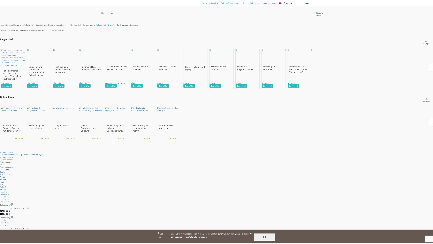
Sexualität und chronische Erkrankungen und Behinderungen (37, 71)
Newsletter (4, 192)
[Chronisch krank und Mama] (195, 56)
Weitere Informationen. (198, 237)
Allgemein (5, 83)
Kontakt (3, 197)
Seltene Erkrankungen (230, 3)
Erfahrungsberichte (210, 3)
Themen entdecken (7, 152)
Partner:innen (5, 164)
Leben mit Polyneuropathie (245, 68)
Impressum (4, 199)
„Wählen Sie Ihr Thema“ (105, 25)
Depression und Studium (218, 68)
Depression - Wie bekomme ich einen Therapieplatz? (298, 69)
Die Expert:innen (6, 159)
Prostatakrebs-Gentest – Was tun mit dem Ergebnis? (12, 128)
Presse (2, 177)
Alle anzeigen (426, 42)
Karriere (3, 179)
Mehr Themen (285, 3)
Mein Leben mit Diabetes (140, 68)
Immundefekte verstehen (166, 126)
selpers (28, 208)
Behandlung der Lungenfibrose (36, 126)
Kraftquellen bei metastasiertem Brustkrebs (62, 70)
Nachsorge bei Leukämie (270, 68)
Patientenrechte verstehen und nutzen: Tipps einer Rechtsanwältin (12, 74)
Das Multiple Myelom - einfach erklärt (117, 68)
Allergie (3, 155)
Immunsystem (269, 3)
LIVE (7, 194)
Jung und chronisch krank (115, 83)
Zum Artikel (6, 86)
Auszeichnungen (6, 167)
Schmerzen (255, 3)
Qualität (3, 172)
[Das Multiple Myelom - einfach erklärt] (117, 55)
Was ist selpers (5, 174)
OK (264, 237)
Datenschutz (4, 202)
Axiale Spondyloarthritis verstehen (89, 128)
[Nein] (251, 233)
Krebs (245, 3)
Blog (1, 184)
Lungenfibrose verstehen (62, 126)
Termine (3, 189)
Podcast (3, 187)
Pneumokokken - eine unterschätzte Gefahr (91, 68)
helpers (3, 194)
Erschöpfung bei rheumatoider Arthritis (141, 128)
